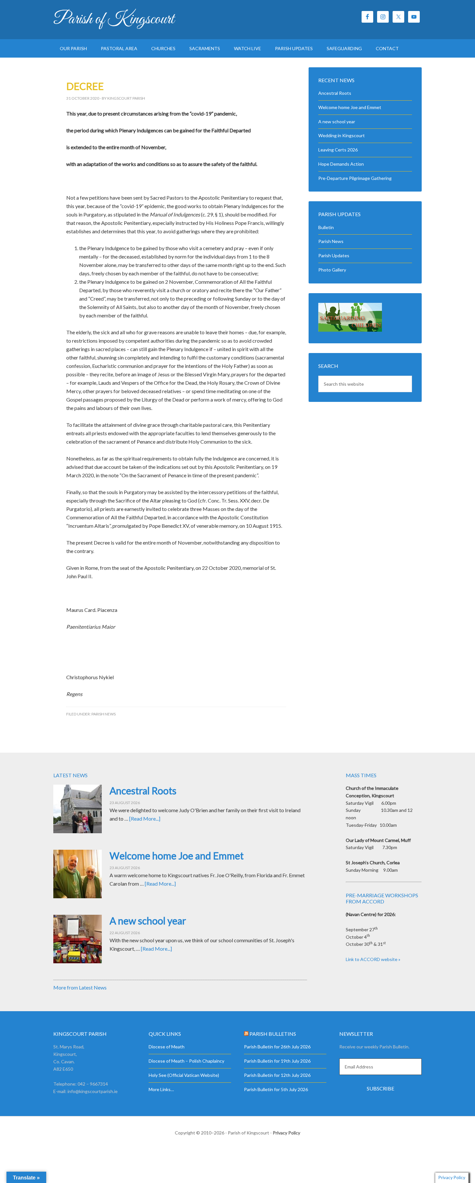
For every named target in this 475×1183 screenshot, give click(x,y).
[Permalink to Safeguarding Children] (350, 330)
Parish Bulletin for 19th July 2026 (277, 1061)
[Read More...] (144, 818)
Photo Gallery (332, 269)
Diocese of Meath (167, 1046)
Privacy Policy (286, 1132)
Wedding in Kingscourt (341, 135)
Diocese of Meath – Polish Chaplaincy (186, 1061)
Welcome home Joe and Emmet (349, 107)
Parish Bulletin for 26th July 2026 (277, 1046)
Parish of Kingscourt (113, 19)
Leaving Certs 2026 (338, 149)
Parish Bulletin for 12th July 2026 (277, 1075)
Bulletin (326, 227)
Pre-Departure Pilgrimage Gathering (355, 178)
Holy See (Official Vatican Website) (184, 1075)
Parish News (103, 714)
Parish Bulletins (272, 1034)
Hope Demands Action (341, 164)
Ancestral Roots (334, 93)
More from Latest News (80, 987)
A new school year (336, 121)
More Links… (161, 1089)
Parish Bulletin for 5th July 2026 (276, 1089)
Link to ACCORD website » (373, 959)
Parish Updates (333, 255)
